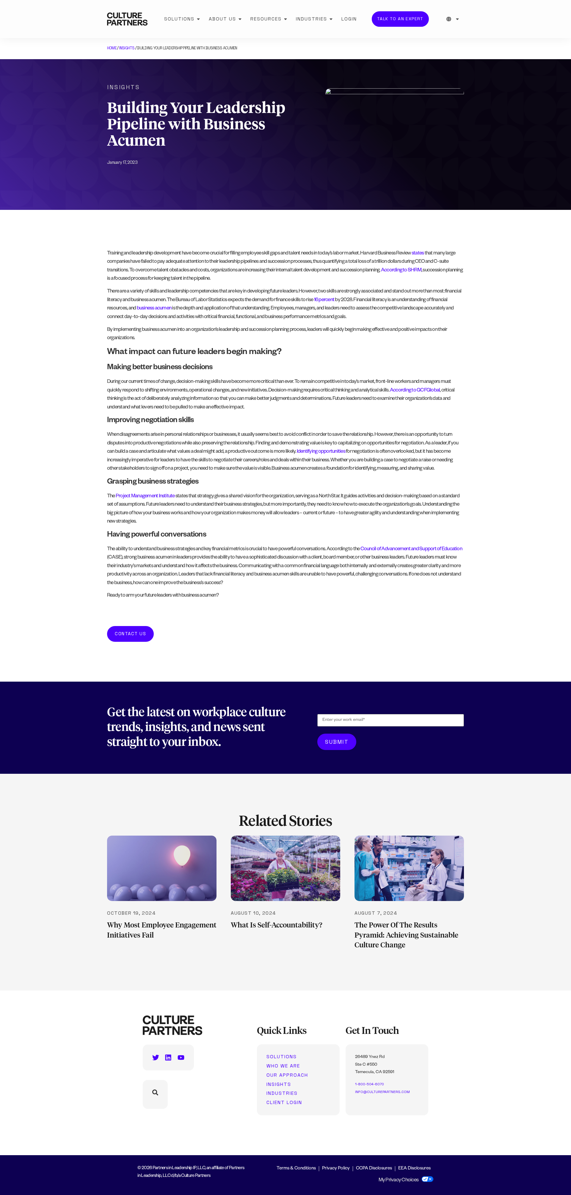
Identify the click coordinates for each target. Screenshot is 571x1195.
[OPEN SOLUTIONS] (198, 19)
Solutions (281, 1057)
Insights (127, 48)
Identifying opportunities (321, 452)
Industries (282, 1093)
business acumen (154, 309)
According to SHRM (401, 270)
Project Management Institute (145, 496)
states (418, 254)
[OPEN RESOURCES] (285, 19)
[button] (130, 634)
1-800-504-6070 (369, 1084)
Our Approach (287, 1075)
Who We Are (283, 1066)
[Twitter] (155, 1057)
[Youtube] (181, 1057)
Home (112, 48)
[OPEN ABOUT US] (240, 19)
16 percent (324, 300)
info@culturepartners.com (382, 1091)
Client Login (284, 1103)
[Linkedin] (168, 1057)
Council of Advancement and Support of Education (411, 549)
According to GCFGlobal (415, 391)
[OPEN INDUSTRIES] (331, 19)
